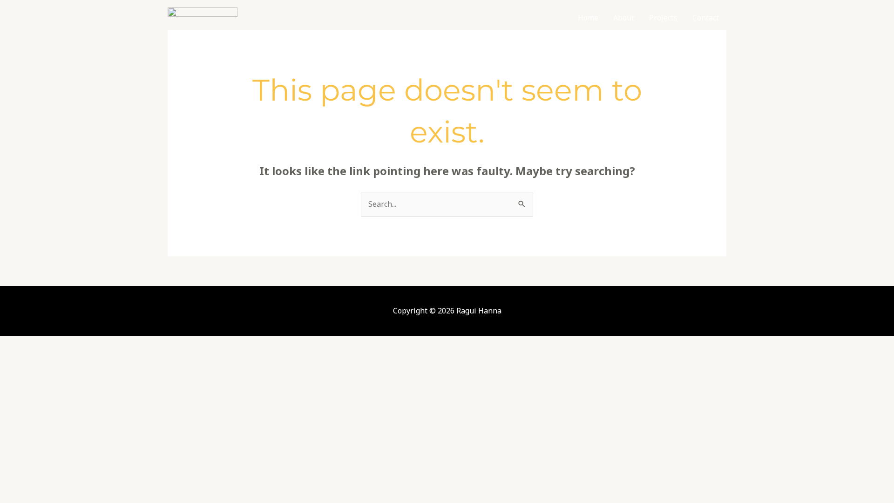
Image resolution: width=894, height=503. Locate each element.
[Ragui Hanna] (202, 17)
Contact (705, 18)
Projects (663, 18)
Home (588, 18)
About (623, 18)
